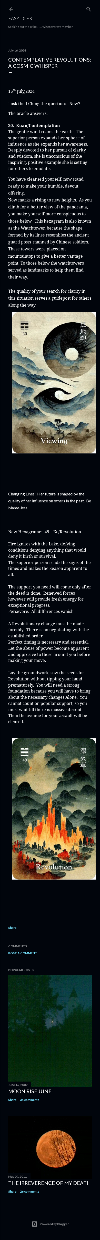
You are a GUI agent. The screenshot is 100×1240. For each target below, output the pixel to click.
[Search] (89, 8)
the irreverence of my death (49, 1183)
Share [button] (12, 928)
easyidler (20, 18)
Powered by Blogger (54, 1224)
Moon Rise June (30, 1091)
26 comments (29, 1191)
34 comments (29, 1100)
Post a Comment (22, 953)
